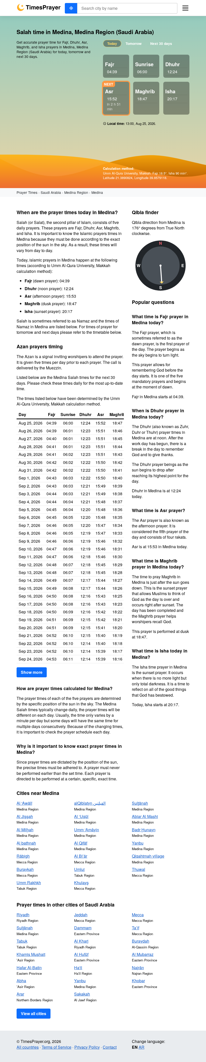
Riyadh (23, 915)
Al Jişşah (25, 816)
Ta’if (135, 928)
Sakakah (82, 994)
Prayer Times (27, 192)
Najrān (138, 967)
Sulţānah (140, 803)
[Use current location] (71, 8)
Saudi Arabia (51, 192)
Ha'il (78, 967)
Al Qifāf (80, 843)
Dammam (82, 928)
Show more (31, 672)
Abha (21, 981)
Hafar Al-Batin (29, 967)
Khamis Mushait (31, 954)
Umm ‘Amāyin (86, 830)
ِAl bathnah (26, 843)
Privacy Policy (87, 1047)
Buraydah (140, 941)
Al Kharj (81, 941)
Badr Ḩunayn (144, 830)
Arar (20, 994)
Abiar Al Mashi (145, 816)
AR (141, 1047)
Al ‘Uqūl (81, 816)
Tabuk (22, 941)
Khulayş (81, 882)
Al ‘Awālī (24, 803)
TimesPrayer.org (39, 7)
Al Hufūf (81, 954)
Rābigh (23, 856)
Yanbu (137, 843)
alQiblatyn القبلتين (90, 803)
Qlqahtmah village (148, 856)
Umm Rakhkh (29, 882)
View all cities (33, 1013)
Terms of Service (56, 1047)
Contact (110, 1047)
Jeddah (80, 915)
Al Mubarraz (142, 954)
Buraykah (25, 869)
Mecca (138, 915)
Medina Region (76, 192)
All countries (28, 1047)
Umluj (79, 869)
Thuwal (138, 869)
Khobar (138, 981)
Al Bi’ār (80, 856)
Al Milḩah (25, 830)
